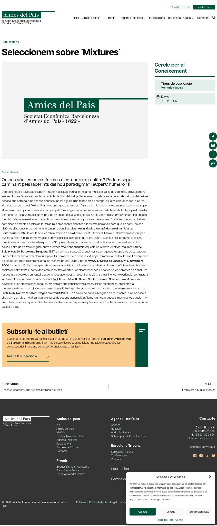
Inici (76, 17)
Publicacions (157, 17)
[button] (210, 476)
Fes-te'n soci (204, 7)
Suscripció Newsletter (202, 446)
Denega (170, 511)
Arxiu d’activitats (121, 432)
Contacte (203, 17)
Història (60, 432)
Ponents (116, 459)
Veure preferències (198, 511)
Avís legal (179, 519)
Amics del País (65, 428)
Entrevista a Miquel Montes (198, 387)
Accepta (142, 511)
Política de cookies (165, 519)
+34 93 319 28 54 (204, 434)
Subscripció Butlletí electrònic (129, 436)
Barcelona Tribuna (67, 447)
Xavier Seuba (10, 171)
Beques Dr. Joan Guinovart (72, 466)
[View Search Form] (213, 17)
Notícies (116, 428)
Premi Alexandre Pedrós (70, 474)
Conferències (119, 455)
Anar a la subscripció (22, 356)
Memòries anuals (172, 87)
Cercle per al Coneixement (171, 68)
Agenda (116, 425)
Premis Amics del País (69, 436)
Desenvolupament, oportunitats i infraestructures (32, 387)
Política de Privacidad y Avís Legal (96, 502)
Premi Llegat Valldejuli (69, 470)
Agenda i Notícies (66, 439)
